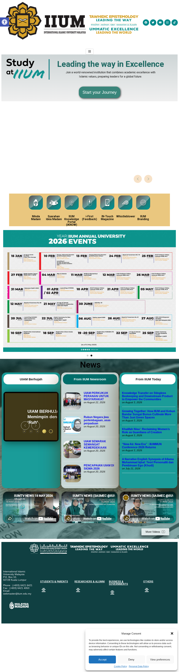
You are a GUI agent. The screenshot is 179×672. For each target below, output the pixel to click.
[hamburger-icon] (90, 51)
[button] (172, 633)
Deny (131, 659)
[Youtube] (160, 22)
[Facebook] (146, 22)
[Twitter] (153, 22)
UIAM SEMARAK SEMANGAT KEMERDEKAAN (95, 444)
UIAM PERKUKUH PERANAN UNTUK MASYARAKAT (96, 396)
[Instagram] (167, 22)
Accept (102, 659)
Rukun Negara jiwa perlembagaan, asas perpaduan (97, 420)
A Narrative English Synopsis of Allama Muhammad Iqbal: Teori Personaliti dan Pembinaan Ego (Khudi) (148, 462)
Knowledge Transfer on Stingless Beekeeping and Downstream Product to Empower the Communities (147, 396)
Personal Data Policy (139, 666)
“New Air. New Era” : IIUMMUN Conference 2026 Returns (142, 446)
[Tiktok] (174, 22)
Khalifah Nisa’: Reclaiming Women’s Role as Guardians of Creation (146, 431)
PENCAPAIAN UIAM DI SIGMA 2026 (99, 467)
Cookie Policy (120, 666)
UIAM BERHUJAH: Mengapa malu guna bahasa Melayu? (30, 416)
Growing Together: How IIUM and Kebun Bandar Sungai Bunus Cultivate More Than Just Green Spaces (148, 414)
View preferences (160, 659)
